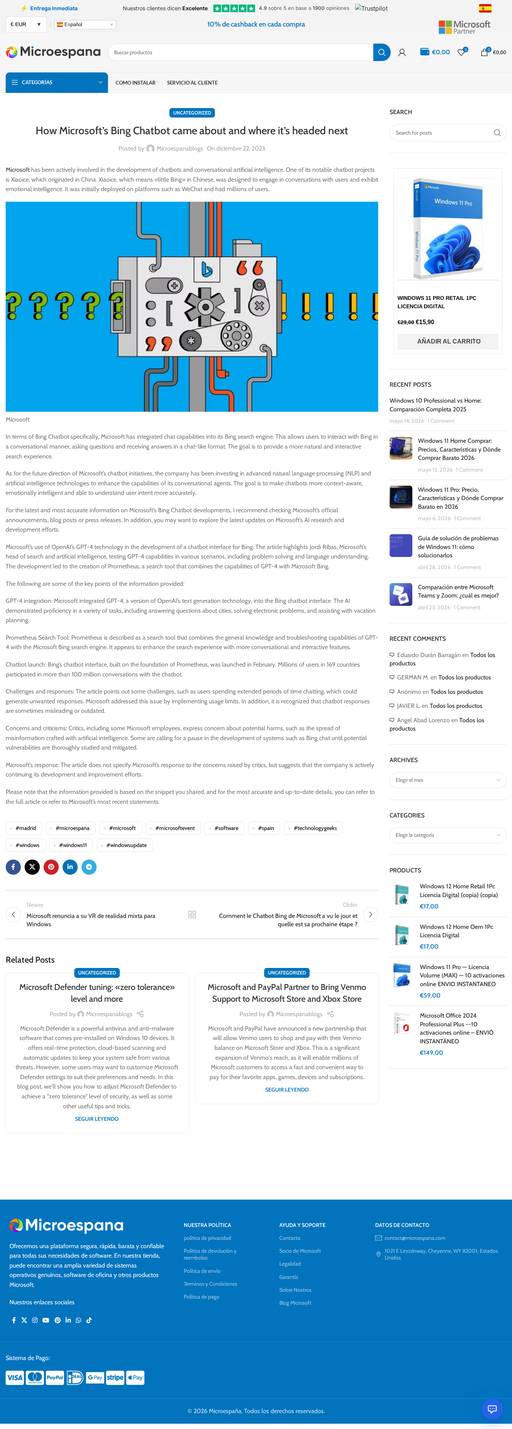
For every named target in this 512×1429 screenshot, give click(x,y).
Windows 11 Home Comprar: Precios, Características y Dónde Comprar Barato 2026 (459, 449)
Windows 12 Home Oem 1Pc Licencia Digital (456, 931)
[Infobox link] (472, 24)
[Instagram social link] (35, 1320)
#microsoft (122, 828)
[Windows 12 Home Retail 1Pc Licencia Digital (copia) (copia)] (402, 896)
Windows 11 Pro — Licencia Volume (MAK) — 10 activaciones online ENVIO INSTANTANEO (462, 975)
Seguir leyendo (97, 1118)
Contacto (290, 1237)
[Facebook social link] (13, 867)
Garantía (288, 1277)
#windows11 (73, 845)
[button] (448, 342)
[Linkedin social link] (70, 867)
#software (226, 828)
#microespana (72, 828)
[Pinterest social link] (51, 867)
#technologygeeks (315, 828)
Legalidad (290, 1263)
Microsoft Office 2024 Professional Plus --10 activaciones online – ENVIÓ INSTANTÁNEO (456, 1028)
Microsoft (18, 169)
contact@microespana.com (415, 1237)
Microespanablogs (180, 148)
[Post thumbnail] (401, 455)
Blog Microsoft (295, 1302)
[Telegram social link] (89, 867)
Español (72, 24)
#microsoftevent (175, 828)
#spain (266, 828)
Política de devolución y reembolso (210, 1254)
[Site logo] (53, 51)
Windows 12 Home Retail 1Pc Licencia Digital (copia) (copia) (459, 890)
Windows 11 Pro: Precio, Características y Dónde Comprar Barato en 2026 (460, 498)
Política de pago (201, 1296)
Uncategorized (192, 113)
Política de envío (202, 1270)
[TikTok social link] (89, 1320)
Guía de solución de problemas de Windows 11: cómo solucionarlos (458, 547)
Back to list (192, 914)
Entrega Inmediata (49, 8)
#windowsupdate (126, 845)
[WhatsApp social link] (79, 1320)
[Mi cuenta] (402, 52)
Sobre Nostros (295, 1289)
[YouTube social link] (46, 1320)
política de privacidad (207, 1237)
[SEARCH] (382, 52)
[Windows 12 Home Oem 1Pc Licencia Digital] (402, 937)
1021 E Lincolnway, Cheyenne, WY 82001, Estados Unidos (441, 1254)
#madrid (26, 828)
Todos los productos (464, 677)
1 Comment (440, 420)
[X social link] (32, 867)
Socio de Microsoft (300, 1250)
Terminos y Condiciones (210, 1283)
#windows (27, 845)
